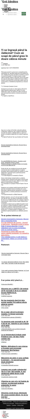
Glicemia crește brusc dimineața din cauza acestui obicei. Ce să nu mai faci (14, 395)
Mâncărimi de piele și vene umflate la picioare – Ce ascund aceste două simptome (15, 360)
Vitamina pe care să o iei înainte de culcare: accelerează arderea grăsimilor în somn (15, 383)
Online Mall (20, 405)
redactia (5, 63)
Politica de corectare (8, 403)
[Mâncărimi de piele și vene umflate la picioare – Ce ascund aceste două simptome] (9, 353)
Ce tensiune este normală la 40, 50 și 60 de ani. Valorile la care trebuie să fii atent (15, 324)
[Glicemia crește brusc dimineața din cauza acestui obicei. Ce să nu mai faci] (7, 388)
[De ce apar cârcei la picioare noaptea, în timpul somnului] (4, 307)
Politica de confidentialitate (20, 401)
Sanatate (5, 414)
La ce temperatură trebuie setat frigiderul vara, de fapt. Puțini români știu (13, 337)
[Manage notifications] (3, 415)
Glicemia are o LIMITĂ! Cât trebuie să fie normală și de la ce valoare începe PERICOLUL (14, 291)
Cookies (14, 405)
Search (23, 14)
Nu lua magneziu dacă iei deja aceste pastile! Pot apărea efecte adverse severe (14, 302)
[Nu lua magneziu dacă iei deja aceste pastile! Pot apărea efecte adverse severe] (6, 296)
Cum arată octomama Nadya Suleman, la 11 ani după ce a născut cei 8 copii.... (15, 271)
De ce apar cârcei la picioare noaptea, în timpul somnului (12, 313)
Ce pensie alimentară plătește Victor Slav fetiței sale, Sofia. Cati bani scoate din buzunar (15, 262)
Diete (5, 6)
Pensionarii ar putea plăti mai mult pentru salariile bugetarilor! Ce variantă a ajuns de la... (15, 233)
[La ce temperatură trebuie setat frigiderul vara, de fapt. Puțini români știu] (15, 330)
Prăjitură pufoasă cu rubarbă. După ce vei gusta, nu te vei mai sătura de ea (14, 164)
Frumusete (5, 413)
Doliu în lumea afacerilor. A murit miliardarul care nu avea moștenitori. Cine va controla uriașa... (13, 227)
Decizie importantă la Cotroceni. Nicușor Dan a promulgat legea (15, 220)
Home (6, 5)
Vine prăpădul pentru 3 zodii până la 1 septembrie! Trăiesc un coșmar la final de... (14, 238)
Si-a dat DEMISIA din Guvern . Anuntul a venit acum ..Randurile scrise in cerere (13, 162)
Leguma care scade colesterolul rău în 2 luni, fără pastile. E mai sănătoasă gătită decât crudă (13, 371)
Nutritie (6, 11)
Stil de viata (6, 416)
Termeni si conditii (7, 401)
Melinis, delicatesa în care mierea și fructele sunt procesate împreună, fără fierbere (14, 348)
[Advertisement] (15, 31)
